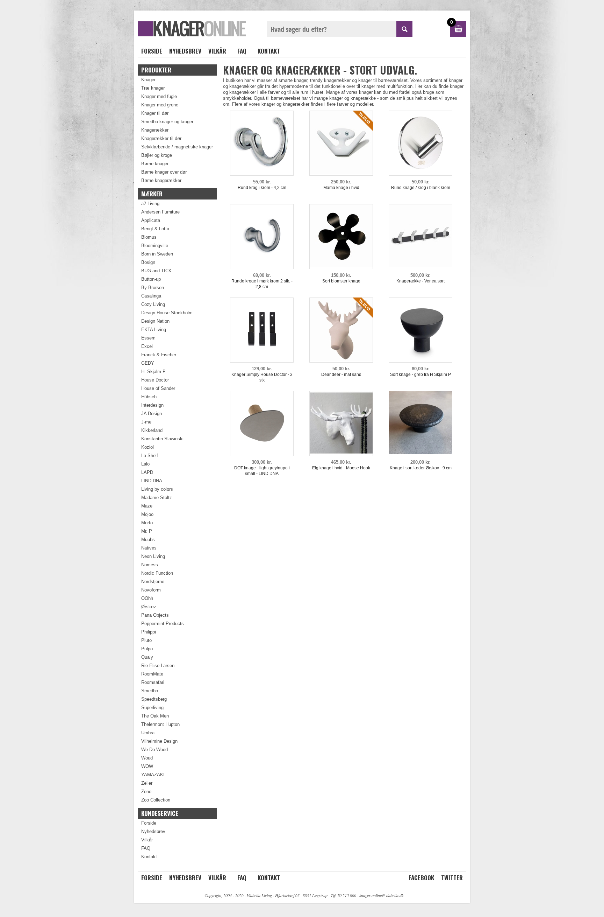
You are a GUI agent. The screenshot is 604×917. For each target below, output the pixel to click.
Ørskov (148, 606)
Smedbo (149, 690)
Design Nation (155, 321)
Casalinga (151, 296)
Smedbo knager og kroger (167, 121)
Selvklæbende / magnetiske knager (177, 146)
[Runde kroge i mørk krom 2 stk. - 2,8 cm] (261, 265)
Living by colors (157, 489)
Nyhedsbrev (185, 51)
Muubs (148, 539)
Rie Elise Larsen (157, 665)
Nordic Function (157, 573)
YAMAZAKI (153, 774)
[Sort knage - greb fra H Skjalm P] (420, 359)
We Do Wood (154, 749)
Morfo (147, 522)
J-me (146, 422)
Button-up (151, 279)
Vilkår (217, 51)
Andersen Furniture (160, 212)
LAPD (147, 472)
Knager (148, 79)
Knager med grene (159, 104)
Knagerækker (154, 130)
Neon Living (153, 556)
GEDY (147, 363)
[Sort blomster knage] (341, 265)
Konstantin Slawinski (162, 438)
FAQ (241, 51)
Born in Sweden (157, 254)
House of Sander (158, 388)
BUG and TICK (156, 270)
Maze (146, 506)
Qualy (147, 657)
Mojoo (147, 514)
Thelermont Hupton (160, 724)
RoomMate (152, 674)
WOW (147, 766)
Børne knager (154, 163)
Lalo (145, 464)
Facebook (421, 877)
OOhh (147, 598)
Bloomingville (154, 245)
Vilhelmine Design (159, 741)
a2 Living (150, 203)
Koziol (147, 447)
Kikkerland (152, 430)
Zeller (146, 783)
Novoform (151, 590)
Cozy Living (153, 304)
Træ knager (153, 88)
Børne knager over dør (164, 172)
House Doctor (155, 380)
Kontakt (269, 51)
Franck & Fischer (158, 354)
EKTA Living (153, 329)
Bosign (148, 262)
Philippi (148, 632)
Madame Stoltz (156, 497)
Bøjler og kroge (156, 155)
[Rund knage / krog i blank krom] (420, 172)
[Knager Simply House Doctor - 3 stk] (261, 359)
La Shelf (149, 455)
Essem (148, 338)
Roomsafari (152, 682)
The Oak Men (155, 716)
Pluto (146, 640)
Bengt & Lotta (155, 228)
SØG (404, 29)
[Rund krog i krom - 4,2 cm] (261, 172)
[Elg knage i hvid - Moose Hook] (341, 452)
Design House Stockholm (167, 312)
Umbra (147, 732)
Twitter (452, 877)
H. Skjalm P (153, 371)
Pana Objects (155, 615)
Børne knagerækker (161, 180)
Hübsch (149, 396)
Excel (147, 346)
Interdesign (152, 405)
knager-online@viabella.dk (381, 895)
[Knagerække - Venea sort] (420, 265)
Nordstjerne (152, 581)
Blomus (149, 237)
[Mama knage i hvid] (341, 172)
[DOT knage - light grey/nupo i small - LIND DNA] (261, 452)
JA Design (151, 413)
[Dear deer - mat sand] (341, 359)
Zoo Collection (155, 800)
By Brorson (152, 287)
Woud (147, 758)
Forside (151, 51)
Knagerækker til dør (161, 138)
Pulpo (147, 648)
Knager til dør (154, 113)
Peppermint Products (162, 623)
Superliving (152, 707)
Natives (149, 548)
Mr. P (146, 531)
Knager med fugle (159, 96)
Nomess (149, 564)
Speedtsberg (154, 699)
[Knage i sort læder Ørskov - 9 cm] (420, 452)
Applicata (150, 220)
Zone (146, 791)
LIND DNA (151, 480)
